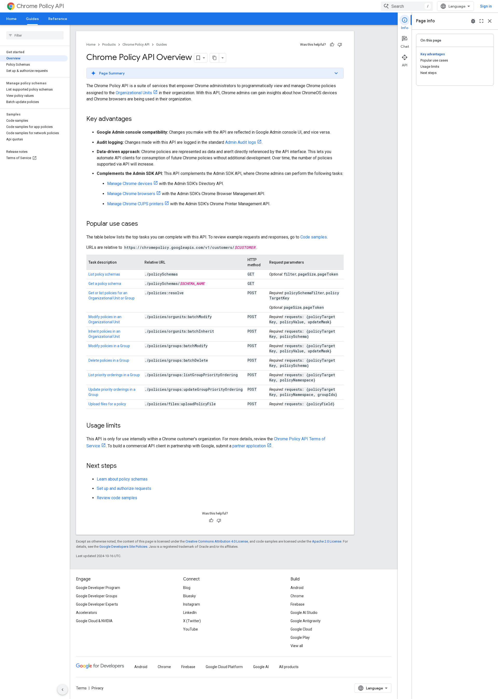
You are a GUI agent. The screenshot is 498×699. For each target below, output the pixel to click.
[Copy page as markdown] (214, 57)
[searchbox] (35, 35)
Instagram (191, 604)
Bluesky (189, 596)
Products (109, 44)
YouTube (190, 629)
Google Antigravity (305, 621)
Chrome (297, 596)
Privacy (97, 688)
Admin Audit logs (240, 142)
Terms (81, 688)
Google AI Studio (303, 613)
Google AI (261, 667)
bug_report (473, 21)
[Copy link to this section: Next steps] (122, 466)
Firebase (297, 604)
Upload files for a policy (107, 404)
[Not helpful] (340, 45)
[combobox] (407, 6)
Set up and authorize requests (124, 488)
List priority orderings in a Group (114, 375)
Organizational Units (134, 92)
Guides (32, 18)
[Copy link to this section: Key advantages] (137, 119)
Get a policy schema (104, 284)
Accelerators (86, 613)
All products (289, 667)
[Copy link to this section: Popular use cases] (143, 224)
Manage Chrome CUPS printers (135, 203)
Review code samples (117, 497)
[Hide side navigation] (62, 689)
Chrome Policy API (40, 6)
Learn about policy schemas (122, 479)
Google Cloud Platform (224, 667)
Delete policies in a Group (108, 360)
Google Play (300, 637)
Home (11, 18)
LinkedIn (190, 613)
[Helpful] (332, 45)
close (490, 21)
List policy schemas (104, 274)
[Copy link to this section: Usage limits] (126, 426)
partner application (249, 445)
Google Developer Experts (97, 604)
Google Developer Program (98, 588)
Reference (57, 18)
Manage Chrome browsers (131, 193)
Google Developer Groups (96, 596)
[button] (215, 73)
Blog (186, 588)
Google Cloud (301, 629)
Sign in (486, 6)
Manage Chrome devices (129, 183)
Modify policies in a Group (109, 346)
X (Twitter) (192, 621)
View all (296, 646)
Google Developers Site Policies (123, 547)
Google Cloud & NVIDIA (94, 621)
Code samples (313, 237)
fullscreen (481, 21)
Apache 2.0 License (326, 541)
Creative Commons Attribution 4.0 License (216, 541)
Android (296, 588)
